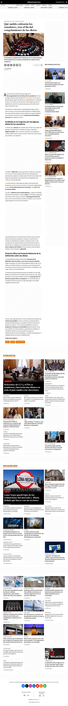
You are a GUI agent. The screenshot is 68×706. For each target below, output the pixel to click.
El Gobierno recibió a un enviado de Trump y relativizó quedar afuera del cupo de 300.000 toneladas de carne (54, 388)
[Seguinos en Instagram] (30, 686)
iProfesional (7, 21)
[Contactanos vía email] (24, 695)
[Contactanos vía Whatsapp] (28, 695)
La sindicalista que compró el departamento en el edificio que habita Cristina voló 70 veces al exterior (55, 181)
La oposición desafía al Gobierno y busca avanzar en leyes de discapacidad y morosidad (12, 509)
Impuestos (44, 5)
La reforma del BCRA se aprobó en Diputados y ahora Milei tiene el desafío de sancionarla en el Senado (13, 435)
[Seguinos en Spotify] (44, 686)
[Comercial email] (40, 695)
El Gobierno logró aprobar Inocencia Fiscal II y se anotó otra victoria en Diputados (53, 447)
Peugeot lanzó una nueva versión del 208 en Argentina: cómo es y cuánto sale (54, 616)
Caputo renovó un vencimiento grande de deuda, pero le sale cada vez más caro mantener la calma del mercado (13, 558)
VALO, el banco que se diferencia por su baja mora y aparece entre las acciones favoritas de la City (13, 640)
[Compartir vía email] (20, 65)
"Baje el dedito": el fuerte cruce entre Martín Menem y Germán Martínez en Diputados (33, 423)
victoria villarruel (20, 342)
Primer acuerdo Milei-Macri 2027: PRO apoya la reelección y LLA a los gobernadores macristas (54, 133)
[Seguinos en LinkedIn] (34, 686)
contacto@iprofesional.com (34, 702)
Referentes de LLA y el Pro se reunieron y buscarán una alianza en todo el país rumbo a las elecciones (22, 387)
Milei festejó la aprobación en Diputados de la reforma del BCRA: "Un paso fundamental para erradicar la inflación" (12, 448)
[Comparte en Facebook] (5, 65)
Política (32, 5)
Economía (27, 5)
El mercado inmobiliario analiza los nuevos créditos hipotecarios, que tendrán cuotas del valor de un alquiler (13, 592)
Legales (50, 5)
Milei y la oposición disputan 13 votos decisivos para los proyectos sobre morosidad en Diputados (54, 157)
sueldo (7, 342)
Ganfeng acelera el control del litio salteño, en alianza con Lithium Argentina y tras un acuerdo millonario (33, 592)
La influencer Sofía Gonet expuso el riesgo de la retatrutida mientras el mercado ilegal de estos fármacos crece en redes (13, 665)
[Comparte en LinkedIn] (14, 65)
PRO (32, 187)
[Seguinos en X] (26, 686)
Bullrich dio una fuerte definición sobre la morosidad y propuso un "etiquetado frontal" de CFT (12, 399)
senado (12, 342)
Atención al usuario (26, 692)
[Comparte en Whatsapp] (11, 65)
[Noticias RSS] (41, 686)
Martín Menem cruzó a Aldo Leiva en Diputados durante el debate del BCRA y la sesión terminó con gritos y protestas (55, 400)
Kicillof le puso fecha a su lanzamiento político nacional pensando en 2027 (54, 84)
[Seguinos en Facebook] (23, 686)
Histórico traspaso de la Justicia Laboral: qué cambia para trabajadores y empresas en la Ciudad (13, 616)
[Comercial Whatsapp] (43, 695)
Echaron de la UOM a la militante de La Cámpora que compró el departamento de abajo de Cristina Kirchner (12, 424)
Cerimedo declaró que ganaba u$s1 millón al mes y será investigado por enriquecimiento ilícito (54, 109)
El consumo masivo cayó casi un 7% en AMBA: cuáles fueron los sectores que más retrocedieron (13, 652)
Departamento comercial (41, 693)
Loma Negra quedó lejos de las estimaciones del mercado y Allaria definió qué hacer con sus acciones (21, 497)
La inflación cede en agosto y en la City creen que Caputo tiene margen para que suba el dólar (54, 664)
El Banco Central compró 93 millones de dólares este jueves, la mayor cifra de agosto (54, 497)
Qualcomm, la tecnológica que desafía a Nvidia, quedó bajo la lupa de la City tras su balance (34, 509)
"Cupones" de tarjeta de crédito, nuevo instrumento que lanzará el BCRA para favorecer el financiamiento (55, 558)
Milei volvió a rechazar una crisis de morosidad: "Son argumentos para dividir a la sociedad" (33, 399)
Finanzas (38, 5)
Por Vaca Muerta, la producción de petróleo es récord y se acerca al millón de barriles (34, 616)
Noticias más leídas (10, 466)
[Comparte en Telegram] (17, 65)
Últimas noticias (19, 5)
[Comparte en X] (8, 65)
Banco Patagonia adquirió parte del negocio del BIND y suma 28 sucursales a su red (54, 486)
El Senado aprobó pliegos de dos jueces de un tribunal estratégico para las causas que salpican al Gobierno (55, 376)
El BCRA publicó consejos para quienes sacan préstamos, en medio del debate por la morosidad (54, 592)
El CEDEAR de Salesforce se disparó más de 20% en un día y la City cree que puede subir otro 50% (13, 534)
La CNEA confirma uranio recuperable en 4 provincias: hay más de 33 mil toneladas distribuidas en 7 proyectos (34, 534)
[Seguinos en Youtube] (37, 686)
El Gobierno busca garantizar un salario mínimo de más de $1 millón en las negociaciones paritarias (13, 545)
